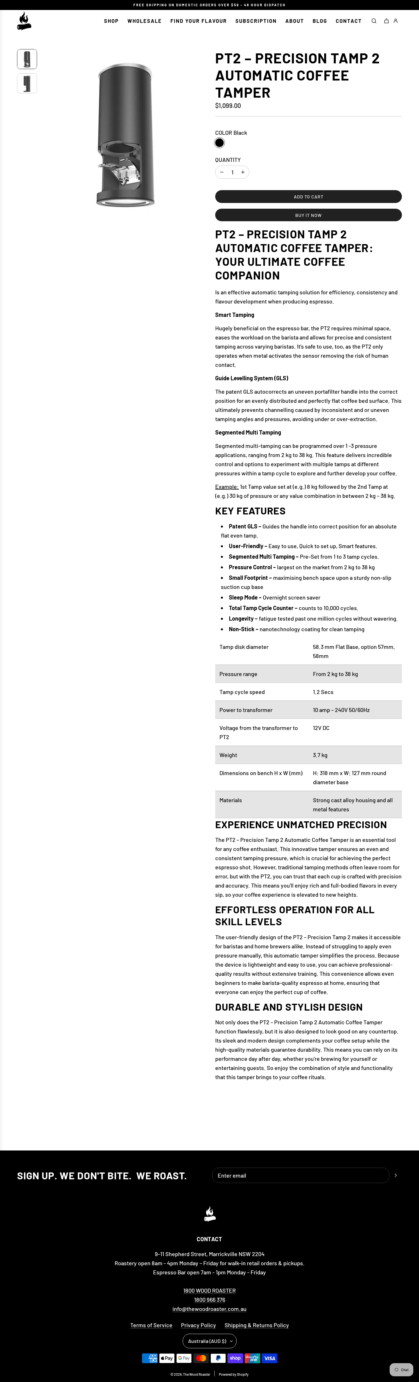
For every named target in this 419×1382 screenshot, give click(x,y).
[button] (45, 133)
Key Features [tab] (250, 510)
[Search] (374, 21)
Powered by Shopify (234, 1374)
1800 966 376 (209, 1299)
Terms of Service (151, 1324)
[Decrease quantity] (221, 172)
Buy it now (308, 215)
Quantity (228, 159)
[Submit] (395, 1175)
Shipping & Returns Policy (257, 1324)
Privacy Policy (198, 1324)
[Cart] (386, 21)
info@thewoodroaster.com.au (209, 1308)
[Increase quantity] (243, 172)
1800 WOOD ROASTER (209, 1290)
